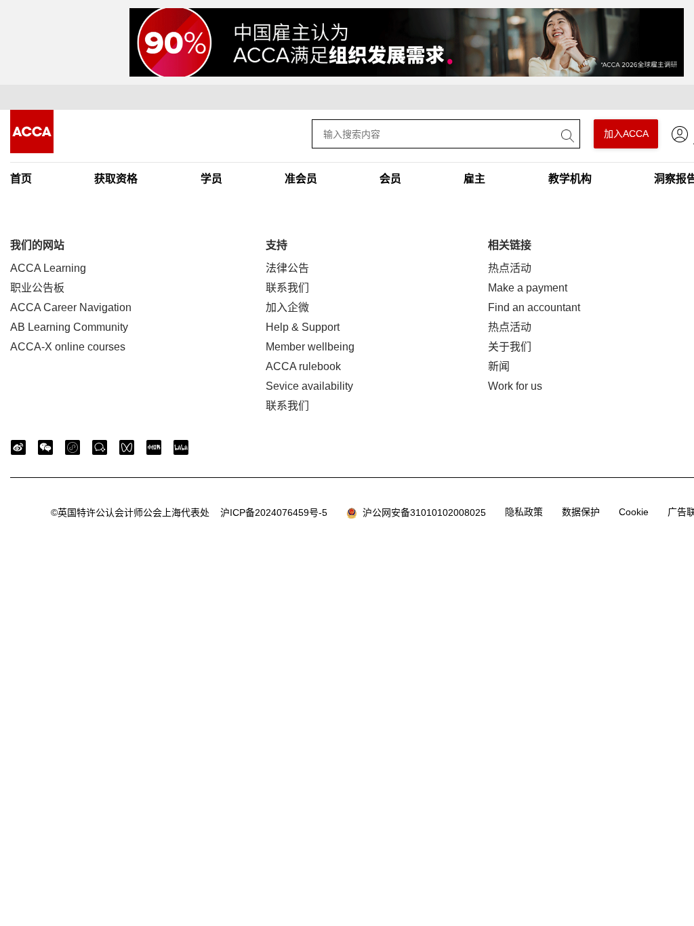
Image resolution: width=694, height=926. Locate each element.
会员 (390, 178)
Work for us (515, 386)
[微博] (18, 447)
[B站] (181, 447)
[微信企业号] (99, 447)
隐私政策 (524, 511)
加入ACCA (626, 133)
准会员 (301, 178)
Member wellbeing (310, 347)
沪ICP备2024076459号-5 (189, 512)
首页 (21, 178)
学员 (211, 178)
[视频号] (127, 447)
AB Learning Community (69, 327)
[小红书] (154, 447)
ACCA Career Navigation (70, 307)
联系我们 (287, 288)
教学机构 (570, 178)
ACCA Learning (48, 268)
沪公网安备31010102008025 (421, 512)
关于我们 (509, 347)
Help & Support (303, 327)
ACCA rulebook (303, 366)
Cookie (634, 511)
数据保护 (581, 511)
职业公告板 (37, 288)
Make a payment (527, 288)
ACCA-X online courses (67, 347)
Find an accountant (534, 307)
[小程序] (72, 447)
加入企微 (287, 307)
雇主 (474, 178)
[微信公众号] (45, 447)
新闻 (499, 366)
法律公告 (287, 268)
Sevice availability (309, 386)
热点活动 (509, 268)
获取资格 (116, 178)
